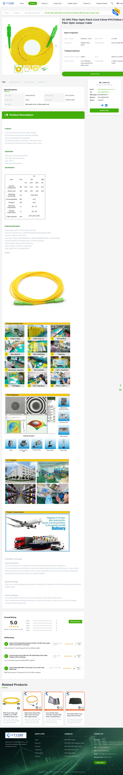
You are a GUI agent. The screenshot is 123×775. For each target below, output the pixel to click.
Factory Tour (58, 3)
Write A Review (75, 621)
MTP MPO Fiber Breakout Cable (74, 743)
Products (33, 3)
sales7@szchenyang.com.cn (106, 89)
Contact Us (86, 3)
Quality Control (72, 3)
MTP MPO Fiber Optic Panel (73, 746)
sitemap (37, 756)
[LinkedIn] (120, 390)
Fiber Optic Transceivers (71, 756)
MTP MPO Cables (69, 740)
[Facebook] (120, 385)
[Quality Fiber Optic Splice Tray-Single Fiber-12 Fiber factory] (75, 701)
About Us (45, 3)
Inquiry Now (104, 110)
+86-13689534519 (103, 92)
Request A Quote (101, 3)
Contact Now (11, 723)
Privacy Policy (39, 753)
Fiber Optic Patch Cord (71, 749)
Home (22, 3)
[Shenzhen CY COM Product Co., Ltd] (9, 3)
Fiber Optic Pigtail (69, 753)
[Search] (112, 3)
